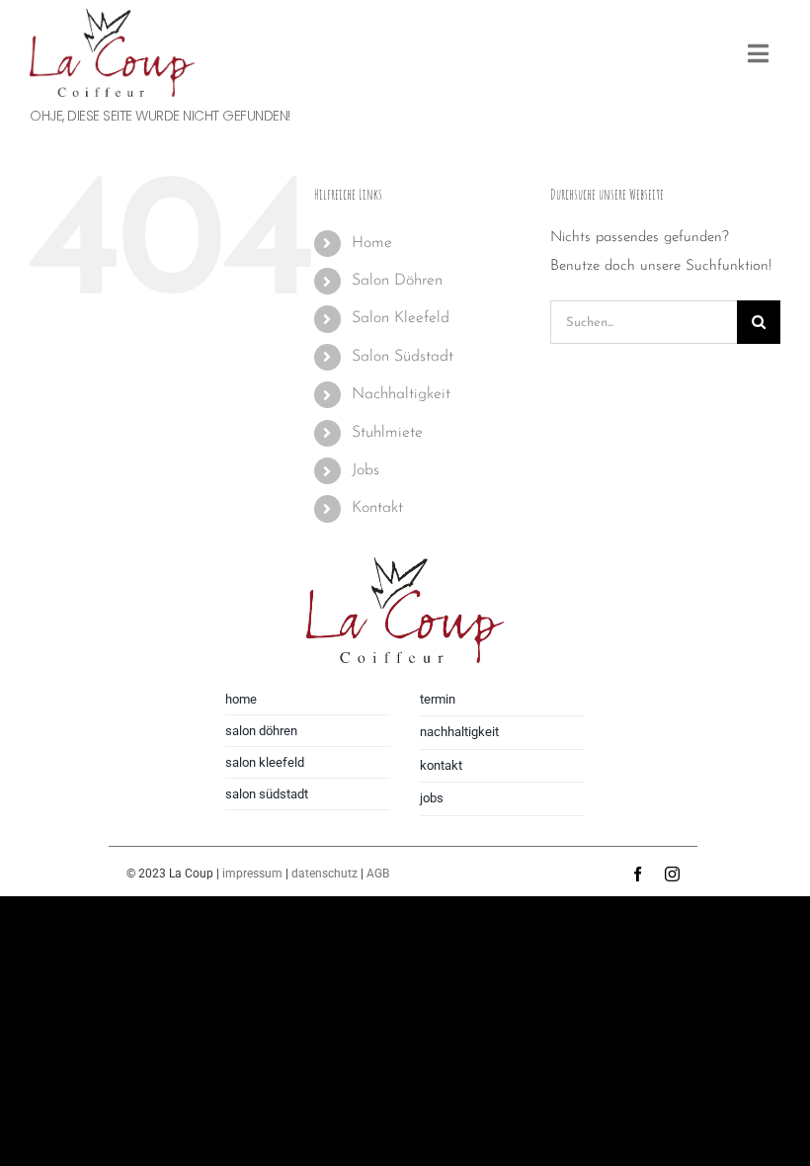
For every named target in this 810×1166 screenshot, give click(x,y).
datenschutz (324, 873)
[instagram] (672, 874)
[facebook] (637, 874)
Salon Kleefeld (400, 318)
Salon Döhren (397, 281)
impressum (252, 873)
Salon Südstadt (402, 357)
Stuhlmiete (387, 433)
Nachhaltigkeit (401, 394)
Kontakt (377, 508)
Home (372, 243)
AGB (377, 873)
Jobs (365, 470)
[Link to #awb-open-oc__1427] (758, 53)
